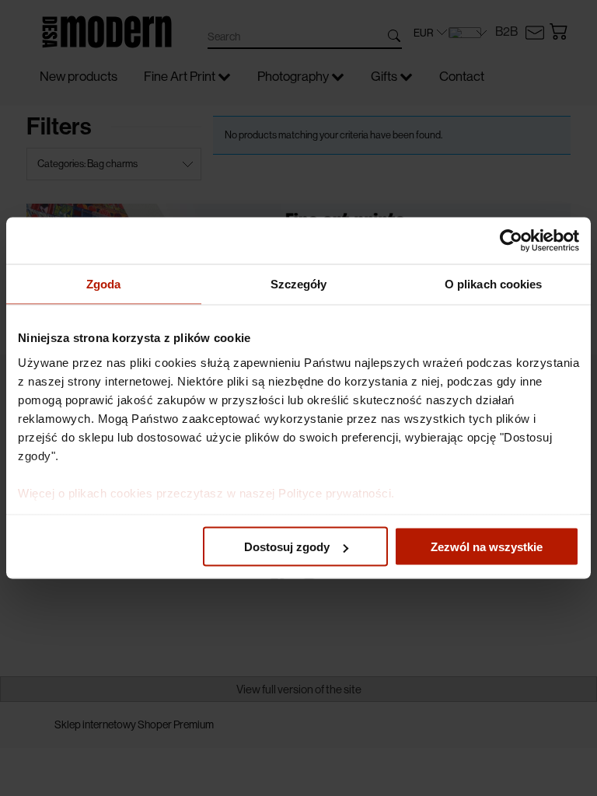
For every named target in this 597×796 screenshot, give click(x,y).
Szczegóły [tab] (299, 284)
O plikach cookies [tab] (494, 284)
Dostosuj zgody (287, 546)
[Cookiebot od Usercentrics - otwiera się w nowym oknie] (511, 241)
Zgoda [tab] (103, 284)
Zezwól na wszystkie (487, 546)
